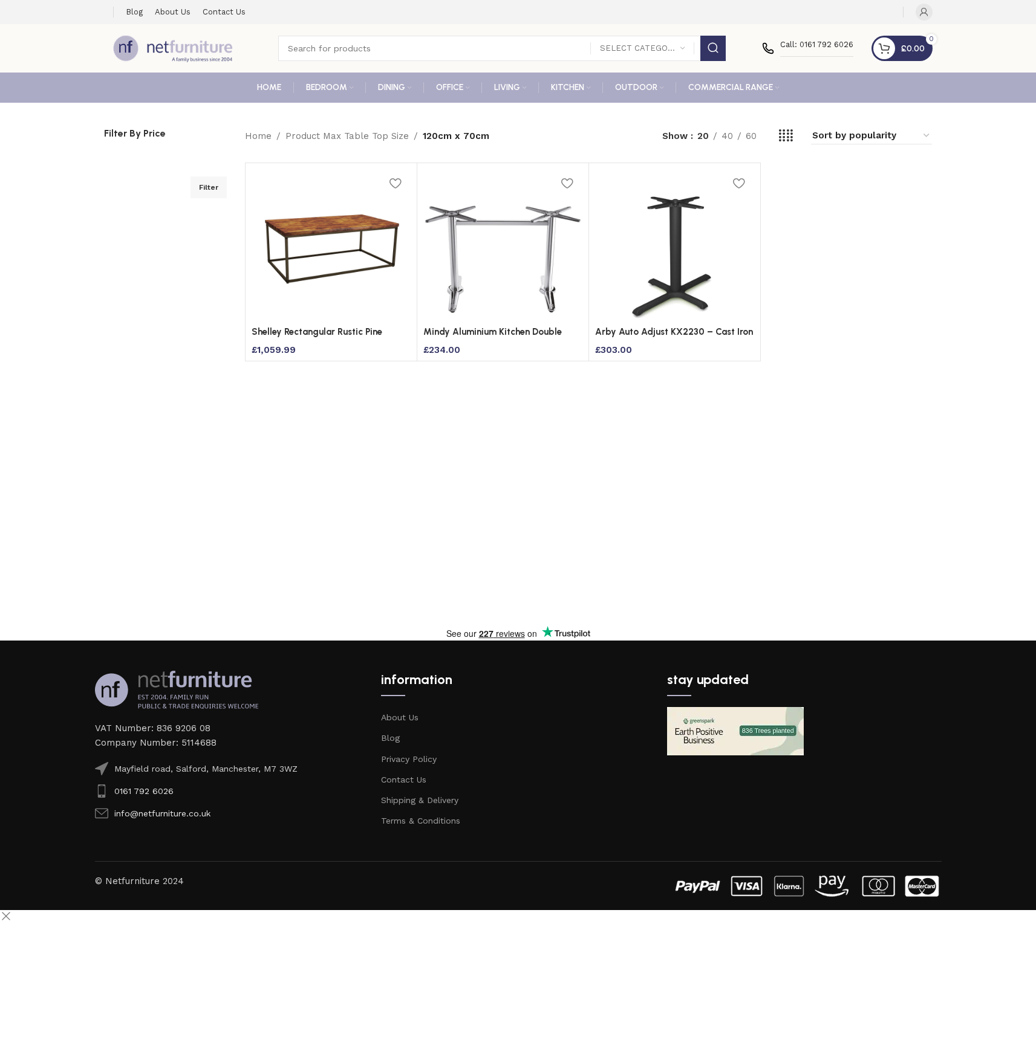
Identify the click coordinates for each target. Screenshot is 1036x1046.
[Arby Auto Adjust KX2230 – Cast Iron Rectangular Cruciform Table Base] (674, 244)
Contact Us (403, 779)
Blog (390, 738)
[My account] (924, 12)
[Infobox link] (807, 48)
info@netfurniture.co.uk (162, 813)
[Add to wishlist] (395, 182)
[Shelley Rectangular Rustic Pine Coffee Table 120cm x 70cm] (331, 244)
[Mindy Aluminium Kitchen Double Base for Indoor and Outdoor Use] (502, 244)
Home (258, 136)
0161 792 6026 (144, 791)
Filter (208, 187)
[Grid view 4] (786, 136)
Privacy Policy (409, 759)
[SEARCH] (713, 48)
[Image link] (176, 688)
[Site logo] (173, 47)
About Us (400, 717)
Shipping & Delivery (419, 800)
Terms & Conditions (420, 820)
